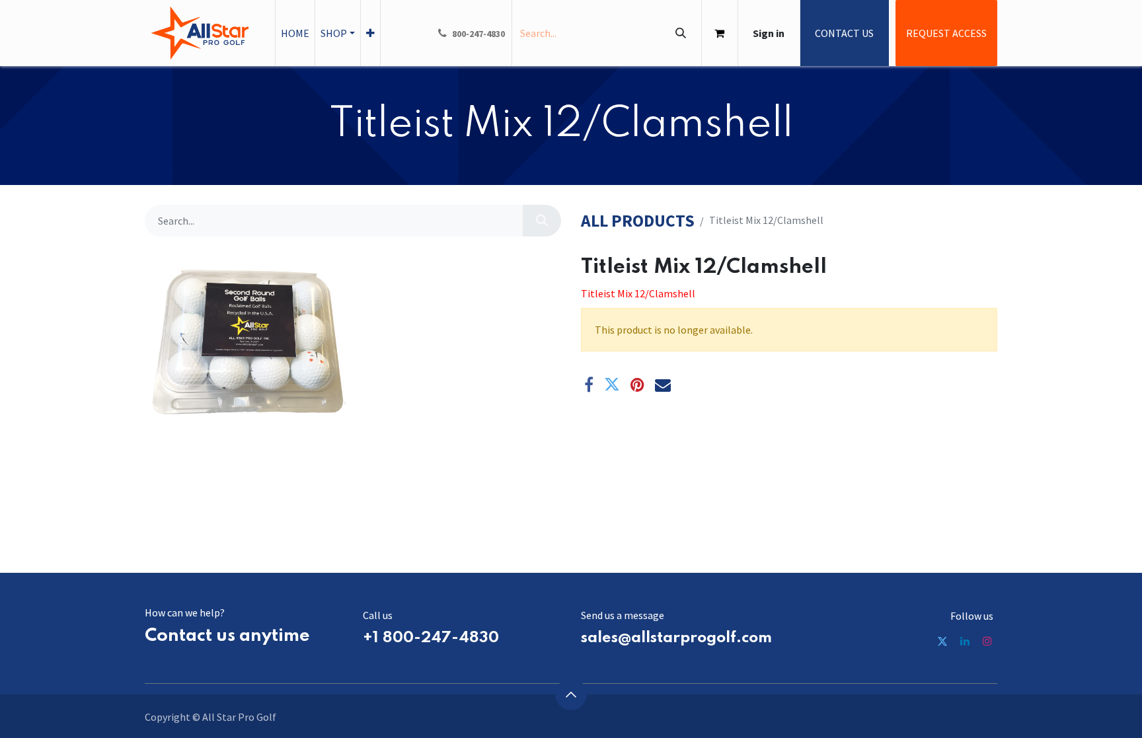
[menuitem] (295, 33)
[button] (571, 694)
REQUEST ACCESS (946, 33)
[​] (942, 640)
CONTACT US (844, 33)
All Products (638, 221)
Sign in (768, 33)
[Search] (680, 33)
